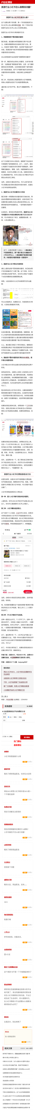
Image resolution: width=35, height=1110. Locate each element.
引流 (20, 17)
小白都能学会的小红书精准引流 (14, 690)
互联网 (14, 657)
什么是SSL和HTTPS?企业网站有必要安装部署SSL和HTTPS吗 (16, 1096)
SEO (27, 1048)
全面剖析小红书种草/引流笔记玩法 (15, 678)
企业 (17, 513)
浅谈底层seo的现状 (8, 1080)
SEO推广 (15, 11)
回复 (25, 762)
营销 (7, 524)
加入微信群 (29, 706)
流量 (19, 25)
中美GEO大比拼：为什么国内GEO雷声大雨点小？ (16, 1061)
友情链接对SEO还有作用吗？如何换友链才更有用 (16, 1103)
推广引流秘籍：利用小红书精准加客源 (16, 686)
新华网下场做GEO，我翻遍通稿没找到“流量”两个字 (16, 1053)
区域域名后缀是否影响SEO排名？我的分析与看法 (16, 1084)
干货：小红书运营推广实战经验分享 (16, 682)
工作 (28, 405)
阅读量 (8, 11)
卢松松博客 (6, 2)
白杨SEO (22, 11)
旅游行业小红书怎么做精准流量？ (16, 7)
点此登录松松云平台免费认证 (14, 711)
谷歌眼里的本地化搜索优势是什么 (12, 1073)
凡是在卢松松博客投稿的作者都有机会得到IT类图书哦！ (16, 1107)
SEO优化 (26, 357)
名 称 (4, 713)
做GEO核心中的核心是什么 (11, 1057)
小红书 (16, 17)
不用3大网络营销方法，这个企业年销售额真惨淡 (16, 1092)
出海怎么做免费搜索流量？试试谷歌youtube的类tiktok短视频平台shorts (16, 1069)
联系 (4, 717)
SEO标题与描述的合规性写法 (11, 1077)
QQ (4, 720)
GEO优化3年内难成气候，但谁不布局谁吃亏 (16, 1065)
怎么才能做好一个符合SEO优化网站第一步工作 (16, 1100)
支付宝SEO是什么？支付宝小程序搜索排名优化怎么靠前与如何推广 (16, 1088)
